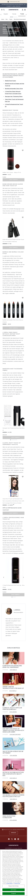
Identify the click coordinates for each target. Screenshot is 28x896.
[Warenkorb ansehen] (25, 9)
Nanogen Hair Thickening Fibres (13, 96)
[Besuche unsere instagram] (15, 839)
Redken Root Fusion (10, 80)
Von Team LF (13, 669)
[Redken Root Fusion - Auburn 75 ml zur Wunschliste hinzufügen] (22, 150)
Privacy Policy (9, 883)
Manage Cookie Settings (13, 885)
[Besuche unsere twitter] (12, 839)
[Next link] (26, 14)
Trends (22, 14)
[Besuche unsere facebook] (8, 839)
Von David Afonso (15, 734)
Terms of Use (17, 883)
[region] (13, 872)
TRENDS (5, 24)
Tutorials (14, 14)
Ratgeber (6, 14)
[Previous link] (1, 14)
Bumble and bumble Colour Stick (14, 88)
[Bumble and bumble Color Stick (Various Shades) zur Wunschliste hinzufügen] (22, 297)
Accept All (13, 893)
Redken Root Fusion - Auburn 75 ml (12, 172)
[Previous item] (4, 420)
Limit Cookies (13, 889)
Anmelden (13, 832)
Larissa (17, 610)
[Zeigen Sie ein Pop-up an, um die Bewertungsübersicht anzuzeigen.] (13, 504)
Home (2, 19)
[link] (23, 9)
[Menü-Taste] (1, 9)
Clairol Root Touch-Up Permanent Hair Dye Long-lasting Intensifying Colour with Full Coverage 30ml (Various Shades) (13, 501)
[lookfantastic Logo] (13, 9)
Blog (7, 19)
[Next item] (23, 420)
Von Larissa (13, 711)
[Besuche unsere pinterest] (18, 839)
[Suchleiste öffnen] (4, 9)
